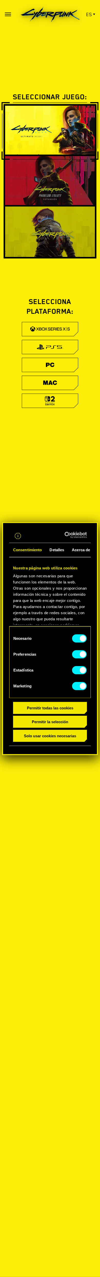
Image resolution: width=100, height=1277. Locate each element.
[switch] (79, 654)
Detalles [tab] (56, 549)
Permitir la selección (50, 722)
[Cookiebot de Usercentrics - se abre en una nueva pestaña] (67, 535)
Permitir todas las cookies (50, 708)
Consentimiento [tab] (27, 549)
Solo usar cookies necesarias (50, 735)
